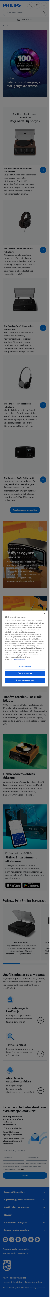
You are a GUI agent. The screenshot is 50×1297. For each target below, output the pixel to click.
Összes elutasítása (24, 673)
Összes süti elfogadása (24, 680)
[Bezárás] (43, 614)
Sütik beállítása (24, 666)
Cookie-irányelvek (18, 659)
